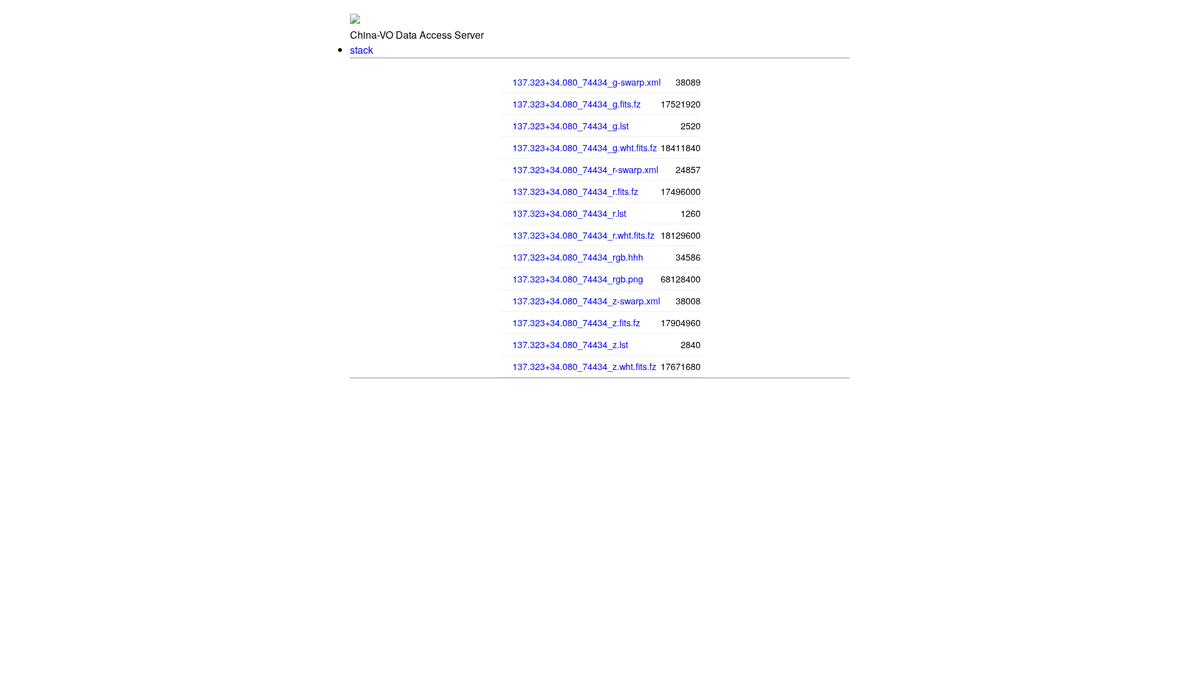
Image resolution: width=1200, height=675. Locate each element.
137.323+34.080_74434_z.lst (570, 344)
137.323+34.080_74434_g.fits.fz (576, 103)
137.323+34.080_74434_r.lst (569, 212)
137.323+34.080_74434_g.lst (570, 125)
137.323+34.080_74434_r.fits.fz (575, 191)
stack (361, 49)
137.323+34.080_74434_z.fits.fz (576, 322)
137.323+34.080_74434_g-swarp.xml (586, 81)
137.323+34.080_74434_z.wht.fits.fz (584, 365)
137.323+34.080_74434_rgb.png (577, 278)
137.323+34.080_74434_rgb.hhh (577, 256)
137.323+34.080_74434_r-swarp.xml (585, 169)
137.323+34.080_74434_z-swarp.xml (586, 300)
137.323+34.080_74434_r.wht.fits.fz (583, 234)
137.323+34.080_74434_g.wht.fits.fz (584, 147)
